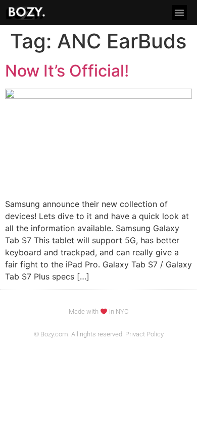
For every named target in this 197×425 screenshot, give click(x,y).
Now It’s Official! (67, 71)
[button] (179, 12)
